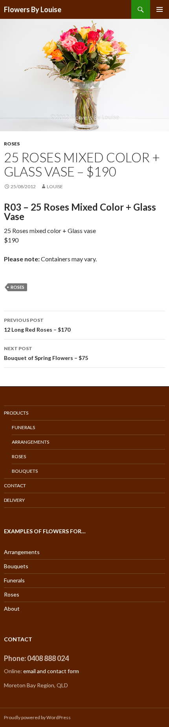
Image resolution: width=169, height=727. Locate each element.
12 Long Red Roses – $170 (37, 325)
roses (17, 287)
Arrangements (30, 442)
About (12, 608)
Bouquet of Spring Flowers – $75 (46, 353)
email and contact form (51, 671)
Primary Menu (159, 9)
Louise (55, 186)
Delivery (14, 500)
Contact (15, 485)
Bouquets (25, 471)
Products (16, 413)
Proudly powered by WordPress (37, 717)
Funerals (23, 427)
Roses (12, 144)
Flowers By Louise (32, 9)
